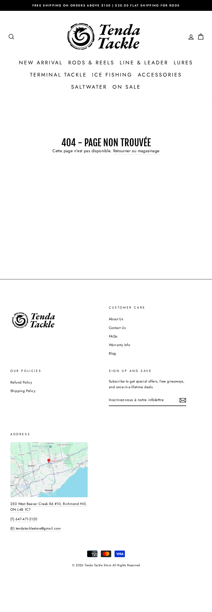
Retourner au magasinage (136, 151)
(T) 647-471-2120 (23, 519)
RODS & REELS (91, 62)
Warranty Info (119, 344)
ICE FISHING (112, 75)
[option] (106, 5)
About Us (116, 319)
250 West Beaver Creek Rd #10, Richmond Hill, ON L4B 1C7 (48, 506)
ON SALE (126, 87)
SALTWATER (89, 87)
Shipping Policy (22, 390)
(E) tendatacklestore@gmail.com (35, 528)
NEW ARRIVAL (41, 62)
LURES (183, 62)
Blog (112, 353)
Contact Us (117, 327)
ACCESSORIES (160, 75)
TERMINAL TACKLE (58, 75)
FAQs (113, 336)
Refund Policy (21, 382)
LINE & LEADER (144, 62)
